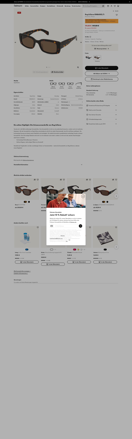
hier (69, 239)
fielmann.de (73, 222)
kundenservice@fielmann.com (56, 238)
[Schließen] (83, 196)
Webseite (63, 235)
